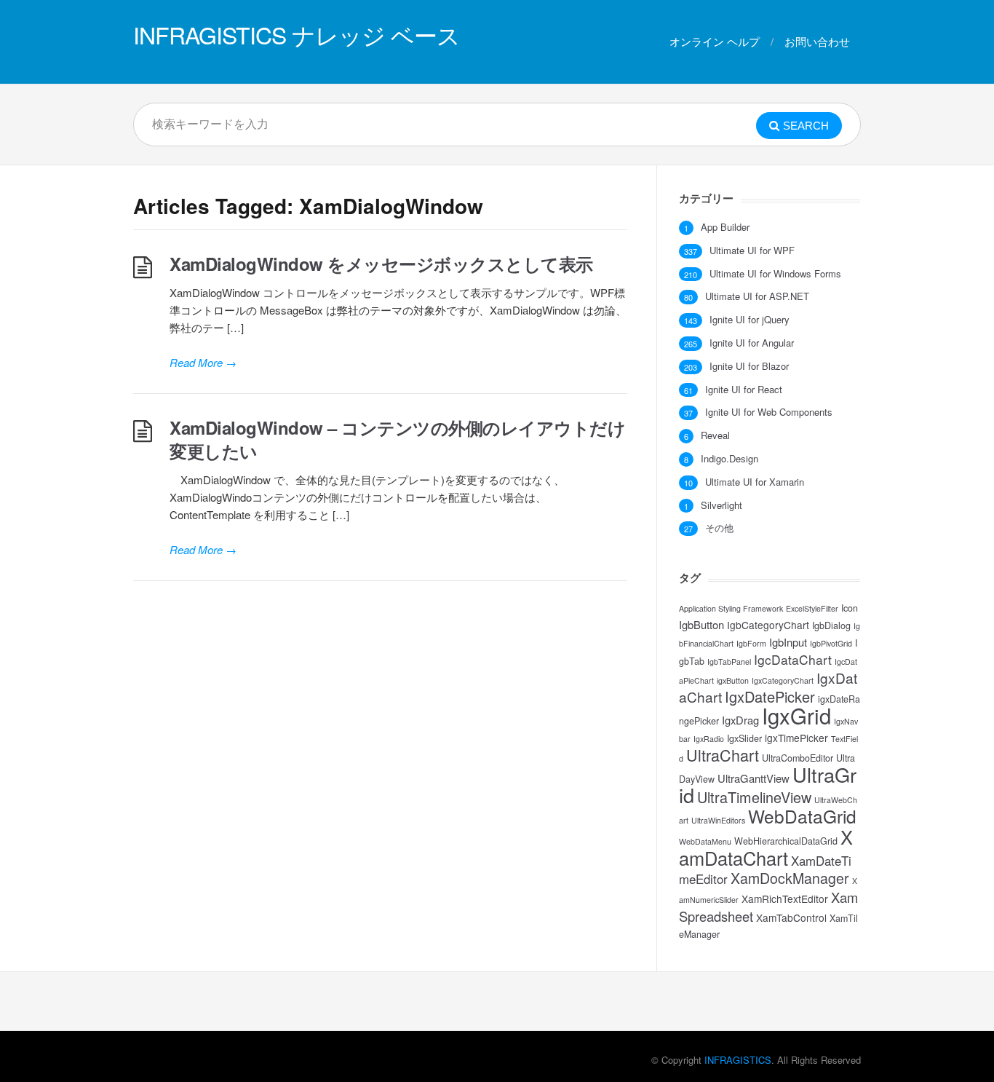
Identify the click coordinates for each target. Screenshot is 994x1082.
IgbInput (788, 641)
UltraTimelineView (754, 796)
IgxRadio (708, 738)
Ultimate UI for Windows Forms (775, 273)
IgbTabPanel (729, 661)
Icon (849, 608)
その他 (719, 527)
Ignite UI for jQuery (749, 319)
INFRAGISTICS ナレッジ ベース (296, 34)
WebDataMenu (705, 841)
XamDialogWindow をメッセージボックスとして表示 (381, 263)
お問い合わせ (817, 41)
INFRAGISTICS (737, 1060)
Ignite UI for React (743, 389)
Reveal (715, 435)
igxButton (733, 680)
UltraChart (722, 754)
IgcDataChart (793, 659)
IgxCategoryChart (783, 680)
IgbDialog (831, 625)
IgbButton (701, 624)
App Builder (725, 227)
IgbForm (751, 643)
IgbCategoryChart (768, 624)
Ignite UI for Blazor (749, 366)
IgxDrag (740, 719)
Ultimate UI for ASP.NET (757, 296)
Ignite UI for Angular (751, 343)
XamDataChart (766, 847)
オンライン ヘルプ (714, 41)
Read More (203, 362)
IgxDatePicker (770, 696)
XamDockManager (790, 878)
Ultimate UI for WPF (752, 250)
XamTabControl (791, 917)
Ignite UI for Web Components (768, 412)
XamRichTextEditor (784, 898)
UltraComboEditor (797, 758)
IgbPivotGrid (831, 643)
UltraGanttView (753, 778)
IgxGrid (796, 715)
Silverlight (721, 505)
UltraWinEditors (718, 820)
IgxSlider (744, 738)
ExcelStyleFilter (812, 608)
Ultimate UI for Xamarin (754, 482)
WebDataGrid (802, 816)
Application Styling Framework (731, 608)
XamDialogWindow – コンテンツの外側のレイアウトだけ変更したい (397, 439)
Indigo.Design (729, 458)
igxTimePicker (796, 737)
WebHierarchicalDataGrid (786, 841)
